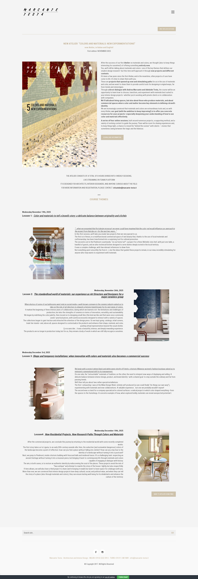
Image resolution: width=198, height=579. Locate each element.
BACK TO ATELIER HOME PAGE (163, 494)
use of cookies (110, 577)
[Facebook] (95, 552)
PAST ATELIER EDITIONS (166, 29)
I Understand (123, 577)
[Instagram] (102, 552)
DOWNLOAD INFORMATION (112, 137)
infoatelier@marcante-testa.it (125, 188)
